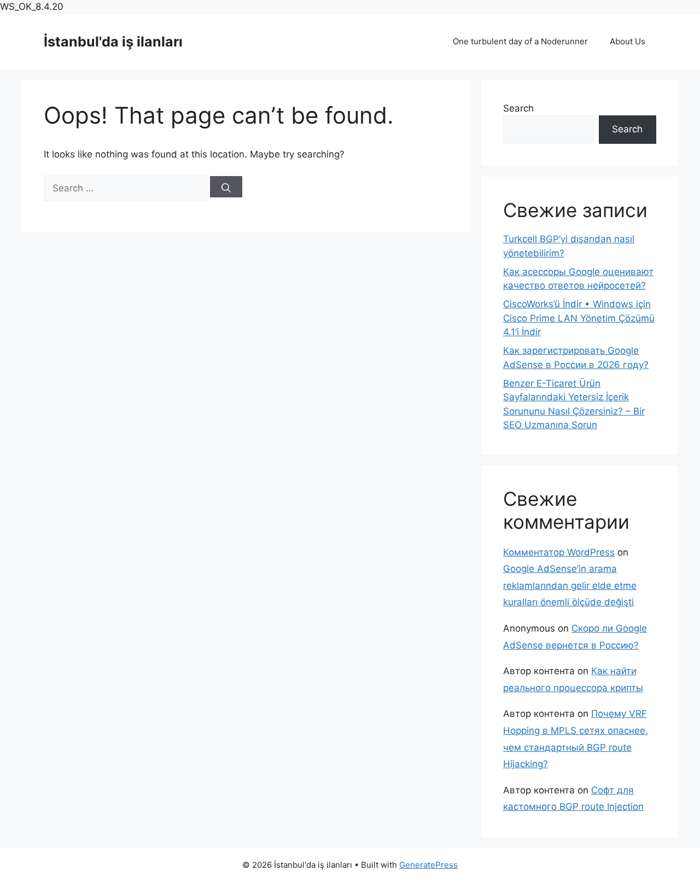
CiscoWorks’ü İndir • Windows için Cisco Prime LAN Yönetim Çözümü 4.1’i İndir (579, 318)
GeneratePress (428, 865)
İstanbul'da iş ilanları (113, 41)
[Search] (226, 186)
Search (518, 108)
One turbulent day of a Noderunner (520, 41)
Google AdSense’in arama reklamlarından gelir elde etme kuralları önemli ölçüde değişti (570, 585)
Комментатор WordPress (559, 552)
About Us (627, 41)
